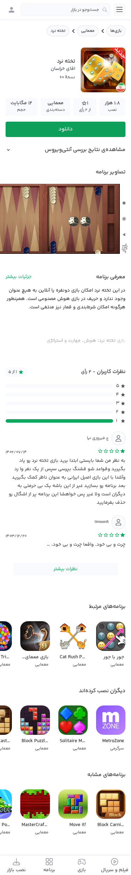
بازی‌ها (116, 31)
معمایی (88, 31)
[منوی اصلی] (119, 9)
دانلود (65, 129)
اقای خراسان (63, 69)
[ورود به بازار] (11, 9)
